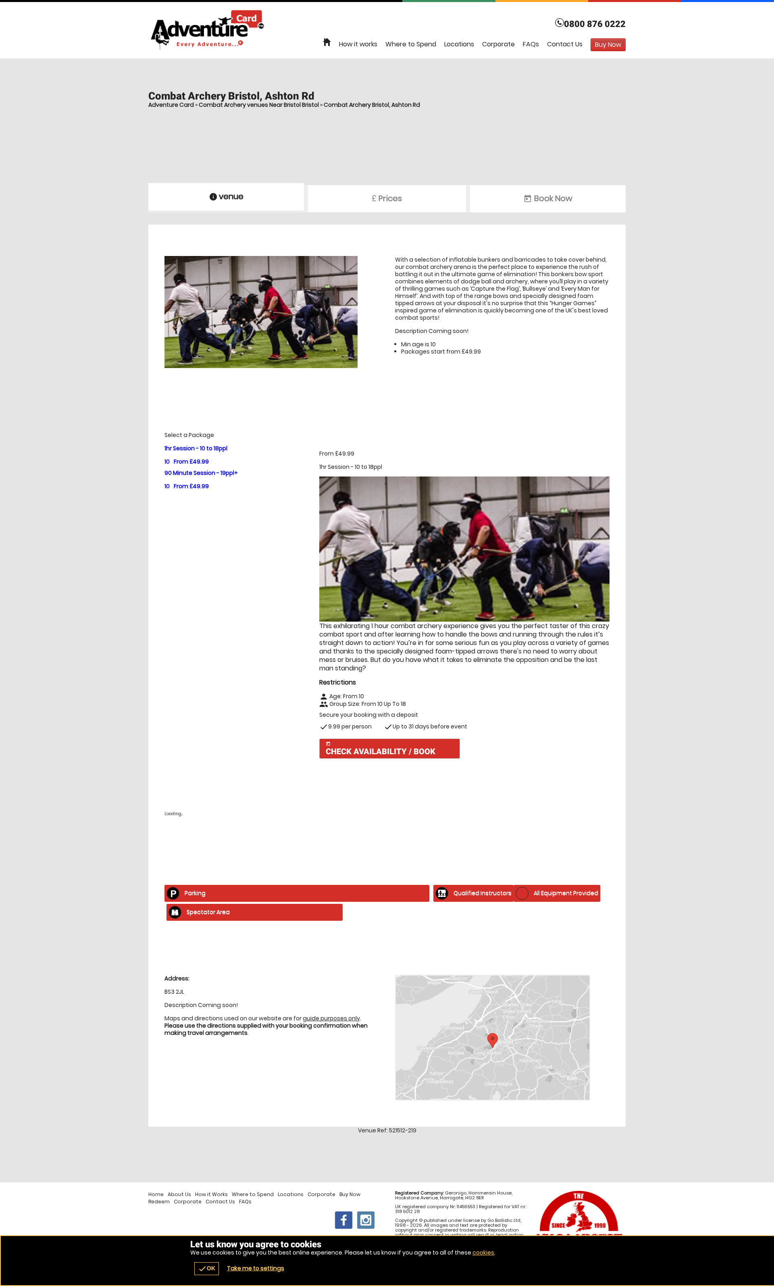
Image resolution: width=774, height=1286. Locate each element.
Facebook (344, 1220)
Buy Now (349, 1194)
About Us (179, 1194)
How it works (358, 44)
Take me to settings (255, 1268)
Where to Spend (410, 44)
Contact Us (565, 44)
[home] (327, 42)
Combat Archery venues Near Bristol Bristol (259, 105)
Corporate (498, 44)
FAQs (531, 44)
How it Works (211, 1194)
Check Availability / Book (380, 748)
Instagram (366, 1220)
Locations (459, 44)
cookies (483, 1253)
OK (206, 1268)
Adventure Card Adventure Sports (387, 30)
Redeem (159, 1202)
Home (156, 1194)
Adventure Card (171, 105)
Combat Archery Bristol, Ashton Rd (372, 105)
